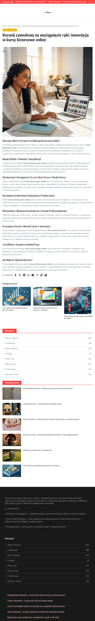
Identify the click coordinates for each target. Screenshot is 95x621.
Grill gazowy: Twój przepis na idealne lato (37, 450)
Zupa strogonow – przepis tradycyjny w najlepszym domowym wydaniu (35, 612)
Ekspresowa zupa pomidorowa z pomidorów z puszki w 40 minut (33, 617)
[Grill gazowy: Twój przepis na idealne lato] (11, 455)
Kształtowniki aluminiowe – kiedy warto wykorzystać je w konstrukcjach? (48, 388)
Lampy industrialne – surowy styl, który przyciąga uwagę (42, 404)
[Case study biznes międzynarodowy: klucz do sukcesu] (11, 471)
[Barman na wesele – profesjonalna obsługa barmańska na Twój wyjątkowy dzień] (11, 440)
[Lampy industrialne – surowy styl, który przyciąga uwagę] (11, 409)
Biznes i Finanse (14, 26)
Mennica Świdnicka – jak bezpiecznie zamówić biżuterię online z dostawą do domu (51, 419)
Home (4, 26)
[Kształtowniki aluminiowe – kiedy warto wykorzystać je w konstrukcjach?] (11, 393)
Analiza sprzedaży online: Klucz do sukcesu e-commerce (45, 309)
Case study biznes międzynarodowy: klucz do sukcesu (41, 466)
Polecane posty (12, 382)
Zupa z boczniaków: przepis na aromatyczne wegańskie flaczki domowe (36, 606)
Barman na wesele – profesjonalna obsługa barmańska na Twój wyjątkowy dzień (50, 435)
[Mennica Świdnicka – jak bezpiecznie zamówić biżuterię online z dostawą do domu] (11, 424)
